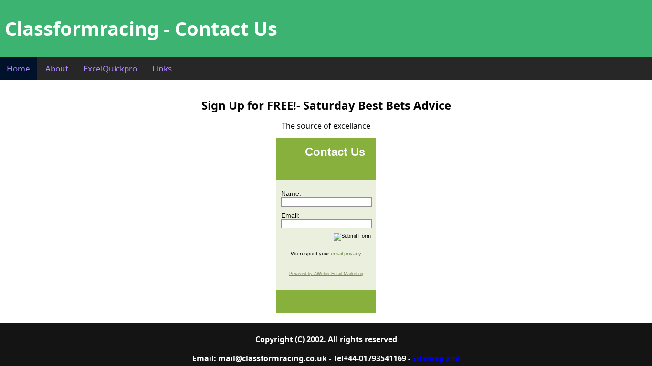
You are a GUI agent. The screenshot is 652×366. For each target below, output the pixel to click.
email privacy (346, 253)
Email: (290, 215)
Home (18, 68)
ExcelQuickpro (110, 68)
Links (162, 68)
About (56, 68)
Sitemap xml (436, 358)
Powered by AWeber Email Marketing (326, 273)
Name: (291, 193)
